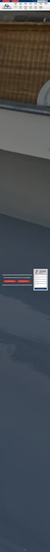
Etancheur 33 (15, 7)
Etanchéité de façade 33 (25, 4)
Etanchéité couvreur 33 (40, 4)
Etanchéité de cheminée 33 (35, 7)
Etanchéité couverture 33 (46, 4)
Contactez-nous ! (23, 281)
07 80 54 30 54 (16, 1)
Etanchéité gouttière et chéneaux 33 (25, 8)
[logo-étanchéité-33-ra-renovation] (7, 6)
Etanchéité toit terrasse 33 (30, 7)
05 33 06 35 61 (7, 1)
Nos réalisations (10, 281)
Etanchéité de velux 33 (30, 4)
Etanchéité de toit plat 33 (15, 4)
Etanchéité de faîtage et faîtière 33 (40, 7)
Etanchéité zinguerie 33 (35, 4)
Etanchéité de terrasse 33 (20, 7)
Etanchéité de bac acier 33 (20, 4)
